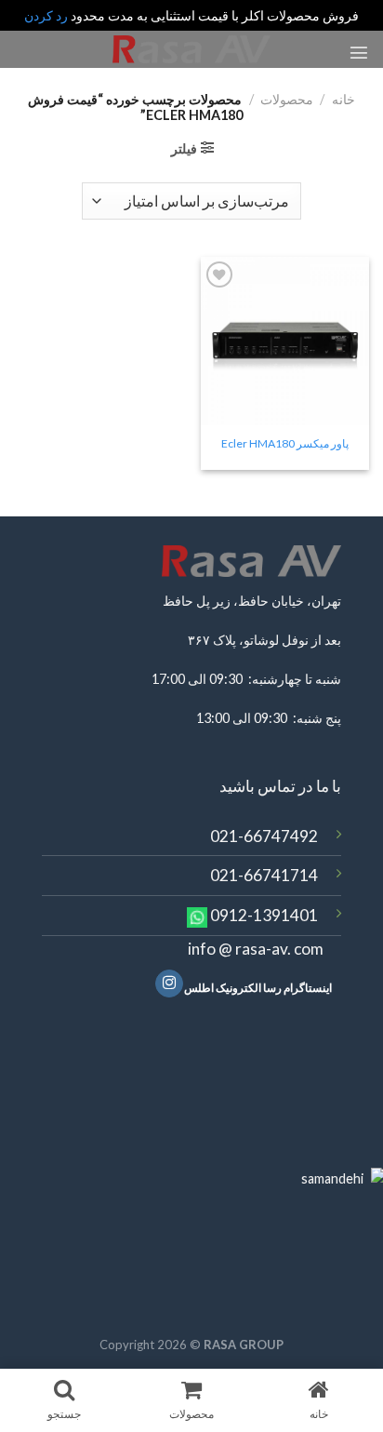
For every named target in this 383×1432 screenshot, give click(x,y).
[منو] (359, 52)
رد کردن (46, 15)
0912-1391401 (264, 915)
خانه (343, 99)
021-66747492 (264, 836)
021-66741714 (264, 875)
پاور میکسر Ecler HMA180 (285, 443)
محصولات (286, 99)
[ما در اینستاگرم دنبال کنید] (169, 984)
